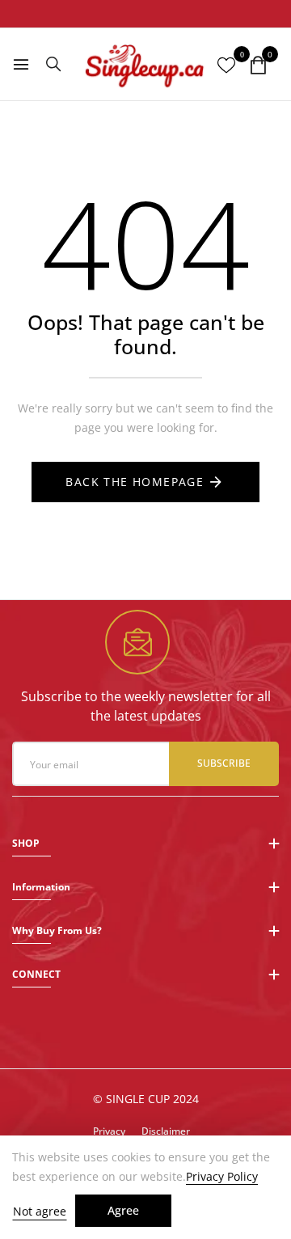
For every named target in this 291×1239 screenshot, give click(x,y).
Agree (123, 1210)
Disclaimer (165, 1131)
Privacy (109, 1131)
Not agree (39, 1211)
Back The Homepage (134, 481)
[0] (258, 66)
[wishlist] (226, 65)
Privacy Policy (222, 1176)
